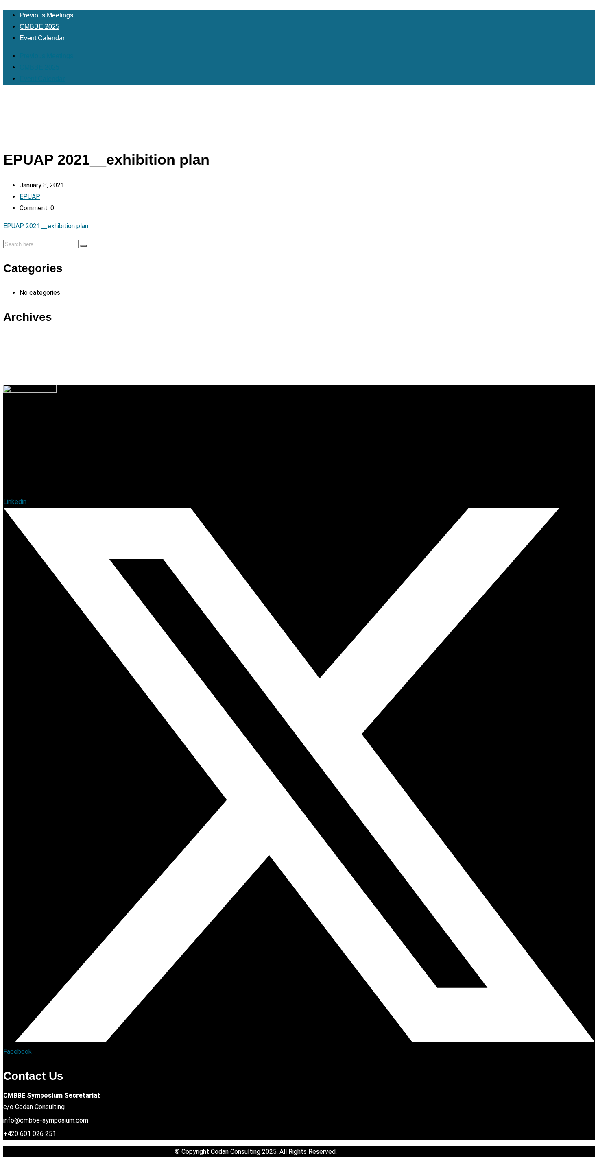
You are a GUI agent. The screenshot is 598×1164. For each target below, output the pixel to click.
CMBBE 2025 (39, 26)
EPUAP (30, 197)
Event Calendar (42, 38)
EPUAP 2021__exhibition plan (45, 226)
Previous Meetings (46, 15)
